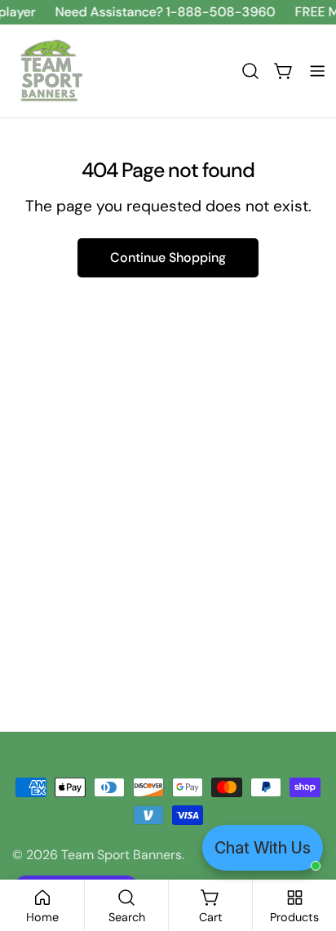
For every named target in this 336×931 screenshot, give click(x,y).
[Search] (250, 71)
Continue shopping (168, 257)
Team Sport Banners (121, 854)
